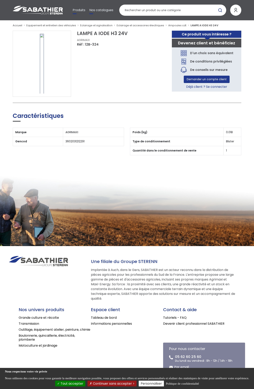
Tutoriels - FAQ (175, 317)
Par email (181, 367)
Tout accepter (71, 383)
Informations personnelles (111, 323)
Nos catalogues (101, 10)
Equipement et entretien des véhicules (51, 25)
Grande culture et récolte (39, 317)
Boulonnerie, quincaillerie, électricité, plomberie (47, 337)
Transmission (29, 323)
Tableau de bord (104, 317)
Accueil (17, 25)
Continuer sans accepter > (113, 383)
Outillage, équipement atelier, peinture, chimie (54, 329)
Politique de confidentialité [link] (182, 383)
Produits (79, 10)
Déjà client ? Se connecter (206, 86)
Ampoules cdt (177, 25)
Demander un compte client (207, 79)
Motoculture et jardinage (38, 345)
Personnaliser (151, 383)
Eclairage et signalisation (96, 25)
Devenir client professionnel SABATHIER (193, 323)
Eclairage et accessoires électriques (140, 25)
